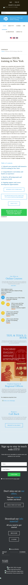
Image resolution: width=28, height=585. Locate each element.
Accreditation (10, 31)
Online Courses (14, 277)
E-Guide (14, 539)
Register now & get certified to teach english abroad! (14, 212)
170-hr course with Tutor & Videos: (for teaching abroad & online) (12, 314)
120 (3, 320)
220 (8, 304)
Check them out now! (14, 505)
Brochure (14, 533)
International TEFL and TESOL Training (16, 18)
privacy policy (16, 478)
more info (13, 285)
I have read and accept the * (11, 478)
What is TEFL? (14, 203)
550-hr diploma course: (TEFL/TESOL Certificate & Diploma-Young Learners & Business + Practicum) (11, 292)
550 (3, 297)
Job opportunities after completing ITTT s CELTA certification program (14, 196)
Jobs (24, 25)
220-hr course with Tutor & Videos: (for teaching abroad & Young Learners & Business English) (18, 306)
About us (4, 552)
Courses (18, 25)
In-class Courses (5, 561)
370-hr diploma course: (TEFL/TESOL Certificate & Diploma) (15, 299)
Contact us (19, 31)
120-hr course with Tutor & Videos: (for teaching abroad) (12, 321)
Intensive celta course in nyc (14, 189)
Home (4, 25)
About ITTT (11, 25)
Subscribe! (14, 474)
